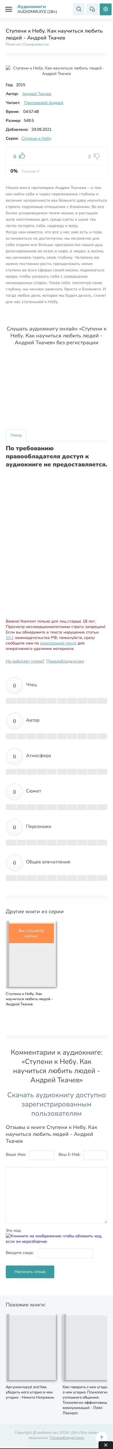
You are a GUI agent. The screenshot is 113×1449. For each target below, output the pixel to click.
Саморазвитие (36, 44)
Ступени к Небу (36, 138)
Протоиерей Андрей (43, 102)
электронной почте (58, 643)
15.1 (10, 637)
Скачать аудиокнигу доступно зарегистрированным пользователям (56, 1104)
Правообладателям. (67, 1437)
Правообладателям (65, 661)
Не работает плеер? (25, 661)
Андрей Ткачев (36, 94)
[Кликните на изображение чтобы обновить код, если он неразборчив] (56, 1241)
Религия (13, 44)
